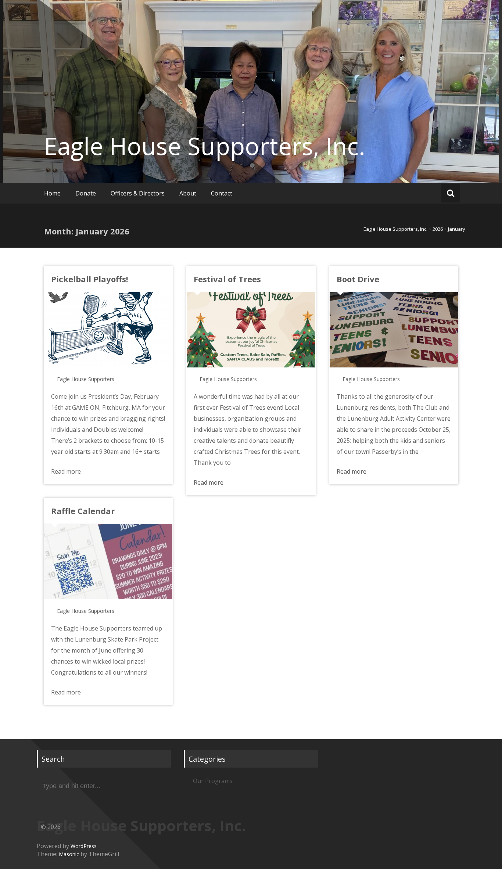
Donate (85, 193)
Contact (221, 193)
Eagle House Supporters (85, 379)
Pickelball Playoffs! (89, 278)
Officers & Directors (138, 193)
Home (52, 193)
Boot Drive (358, 278)
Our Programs (213, 781)
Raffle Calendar (83, 510)
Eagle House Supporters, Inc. (204, 146)
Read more (66, 471)
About (187, 193)
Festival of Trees (227, 278)
